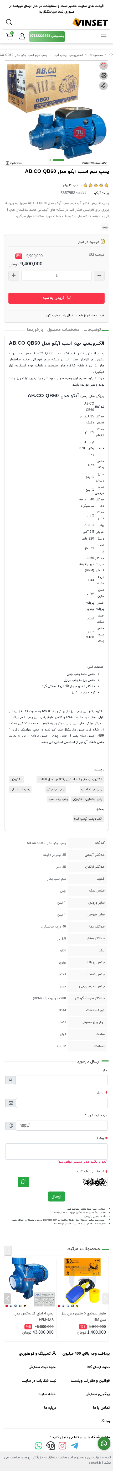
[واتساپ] (38, 1447)
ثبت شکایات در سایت (39, 1380)
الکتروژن (16, 779)
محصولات (96, 55)
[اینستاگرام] (62, 1447)
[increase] (13, 276)
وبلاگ (105, 1421)
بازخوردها (35, 330)
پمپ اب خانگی (20, 789)
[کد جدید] (23, 1182)
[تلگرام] (74, 1447)
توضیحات (92, 330)
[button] (105, 1298)
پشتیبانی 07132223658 (47, 36)
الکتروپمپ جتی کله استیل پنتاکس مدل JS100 (70, 779)
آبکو (97, 193)
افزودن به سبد (54, 298)
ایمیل (100, 1092)
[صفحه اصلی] (111, 55)
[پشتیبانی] (50, 1447)
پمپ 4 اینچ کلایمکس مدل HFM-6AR (34, 1316)
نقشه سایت (47, 1394)
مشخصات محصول (63, 330)
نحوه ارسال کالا (98, 1367)
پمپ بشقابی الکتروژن (87, 799)
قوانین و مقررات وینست (90, 1380)
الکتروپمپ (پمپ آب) (68, 55)
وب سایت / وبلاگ (95, 1115)
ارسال (56, 1196)
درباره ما (50, 1407)
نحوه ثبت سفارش (42, 1367)
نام (105, 1070)
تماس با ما (101, 1407)
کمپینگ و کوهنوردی (35, 1353)
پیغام (100, 1138)
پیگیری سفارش (97, 1394)
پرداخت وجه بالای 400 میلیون (86, 1353)
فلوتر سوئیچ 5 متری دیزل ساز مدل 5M (83, 1316)
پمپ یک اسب (58, 799)
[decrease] (99, 276)
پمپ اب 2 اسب (91, 789)
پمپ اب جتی (56, 789)
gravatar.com (50, 1220)
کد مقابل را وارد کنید (90, 1171)
